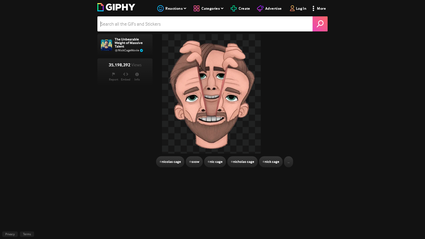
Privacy (10, 234)
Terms (27, 234)
